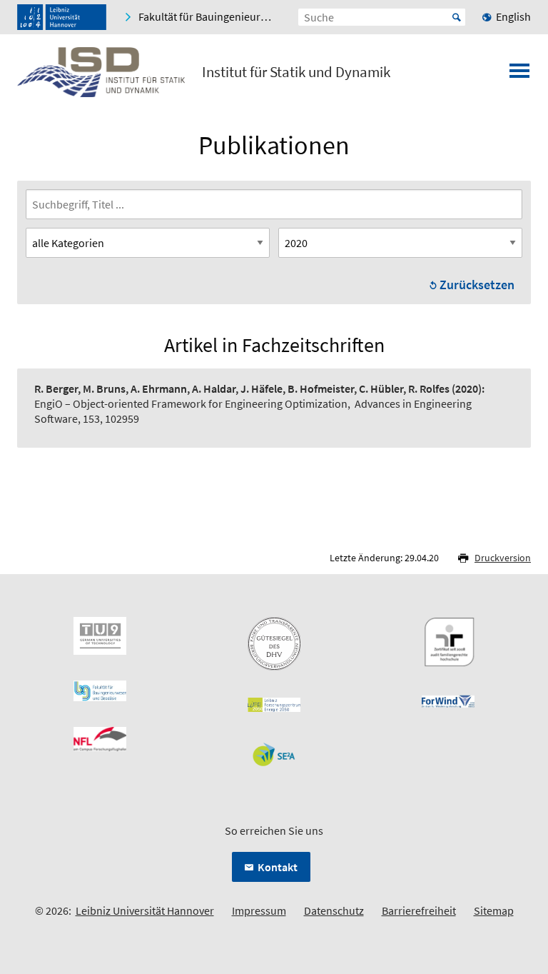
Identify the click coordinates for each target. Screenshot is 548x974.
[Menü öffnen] (519, 75)
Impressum (259, 910)
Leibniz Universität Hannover (145, 910)
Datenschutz (334, 910)
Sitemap (494, 910)
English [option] (513, 16)
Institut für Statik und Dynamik (296, 72)
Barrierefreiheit (419, 910)
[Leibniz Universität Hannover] (61, 17)
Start (456, 17)
